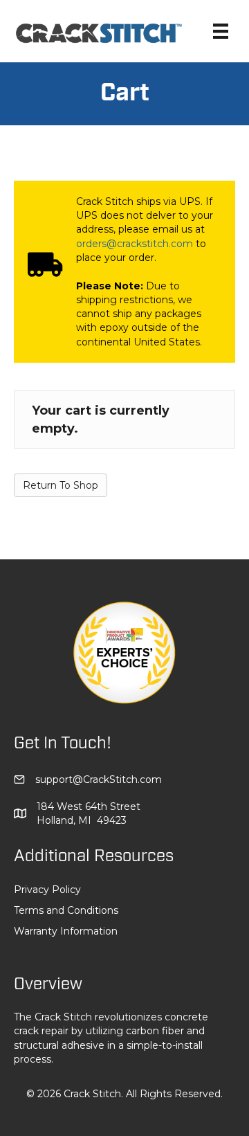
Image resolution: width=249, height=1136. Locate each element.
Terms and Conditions (66, 910)
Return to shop (60, 485)
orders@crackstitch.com (134, 243)
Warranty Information (66, 931)
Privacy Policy (47, 889)
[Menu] (220, 31)
